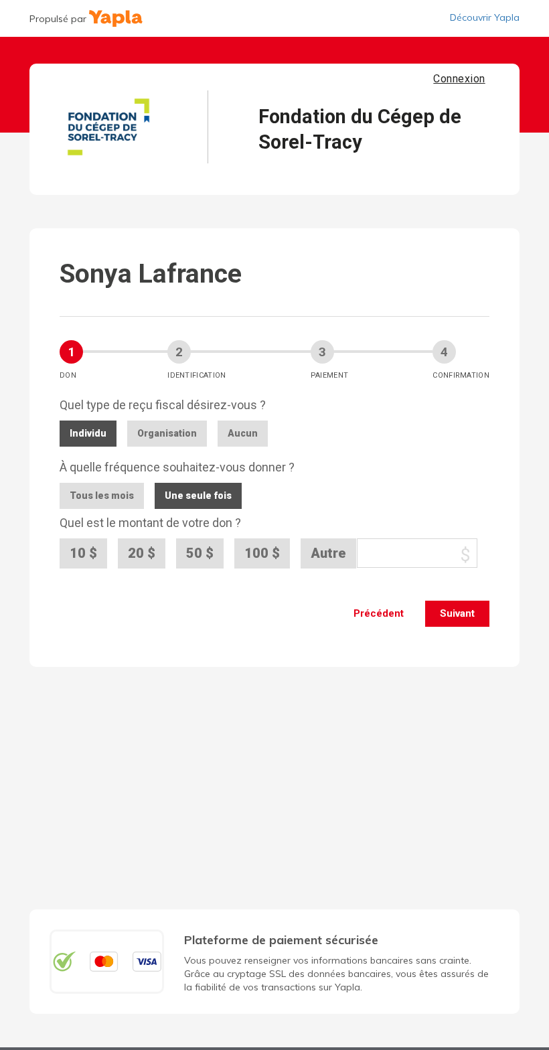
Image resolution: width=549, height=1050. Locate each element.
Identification (196, 375)
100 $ (262, 553)
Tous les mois (102, 495)
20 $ (141, 553)
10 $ (83, 553)
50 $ (200, 553)
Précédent (379, 613)
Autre (328, 553)
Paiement (329, 375)
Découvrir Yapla (485, 17)
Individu (88, 433)
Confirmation (461, 375)
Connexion (459, 78)
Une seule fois (198, 495)
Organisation (167, 433)
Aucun (243, 433)
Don (68, 375)
